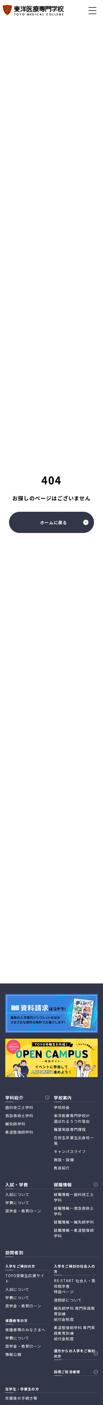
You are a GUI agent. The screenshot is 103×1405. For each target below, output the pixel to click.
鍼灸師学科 (15, 1123)
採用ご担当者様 (67, 1371)
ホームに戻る (53, 522)
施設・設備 (64, 1159)
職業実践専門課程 (70, 1129)
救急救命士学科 (19, 1115)
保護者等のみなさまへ (25, 1329)
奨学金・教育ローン (23, 1210)
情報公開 (13, 1354)
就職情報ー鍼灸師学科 (74, 1222)
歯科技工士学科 (19, 1107)
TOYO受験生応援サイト (24, 1278)
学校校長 (62, 1107)
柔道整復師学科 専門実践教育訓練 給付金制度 (74, 1333)
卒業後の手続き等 (21, 1398)
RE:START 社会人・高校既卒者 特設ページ (75, 1286)
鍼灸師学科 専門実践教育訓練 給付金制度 (74, 1314)
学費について (17, 1202)
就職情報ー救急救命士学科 (74, 1210)
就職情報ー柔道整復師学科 (74, 1233)
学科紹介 (14, 1097)
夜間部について (68, 1300)
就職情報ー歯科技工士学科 (74, 1197)
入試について (17, 1194)
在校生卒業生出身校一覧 (74, 1140)
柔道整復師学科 (19, 1132)
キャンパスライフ (70, 1151)
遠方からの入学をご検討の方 (74, 1353)
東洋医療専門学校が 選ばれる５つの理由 (72, 1118)
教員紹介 (62, 1167)
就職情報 (63, 1184)
